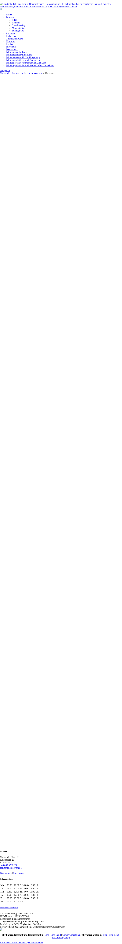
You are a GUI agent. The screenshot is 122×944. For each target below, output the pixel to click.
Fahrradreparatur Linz (16, 52)
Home (9, 14)
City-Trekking (18, 25)
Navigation (5, 70)
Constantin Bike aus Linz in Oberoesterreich (21, 73)
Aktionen (10, 33)
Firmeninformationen (9, 908)
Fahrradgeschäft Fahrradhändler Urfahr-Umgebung (30, 65)
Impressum (11, 46)
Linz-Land (56, 935)
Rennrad (16, 22)
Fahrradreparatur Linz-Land (19, 54)
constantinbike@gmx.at (11, 868)
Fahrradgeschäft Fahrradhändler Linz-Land (26, 62)
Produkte (10, 17)
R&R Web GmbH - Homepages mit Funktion (21, 942)
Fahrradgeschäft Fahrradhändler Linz (23, 60)
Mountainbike (18, 28)
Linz (47, 935)
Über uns (10, 41)
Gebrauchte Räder (14, 38)
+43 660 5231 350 (8, 865)
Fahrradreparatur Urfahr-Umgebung (23, 57)
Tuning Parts (18, 30)
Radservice (11, 36)
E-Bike (15, 20)
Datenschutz (12, 49)
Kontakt (10, 44)
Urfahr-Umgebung (71, 935)
